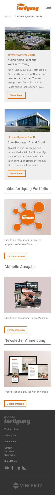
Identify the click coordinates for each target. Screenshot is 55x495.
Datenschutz (10, 455)
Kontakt (8, 447)
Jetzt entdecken (16, 256)
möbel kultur (10, 435)
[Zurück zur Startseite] (28, 7)
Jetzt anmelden (15, 403)
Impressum (9, 451)
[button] (48, 7)
